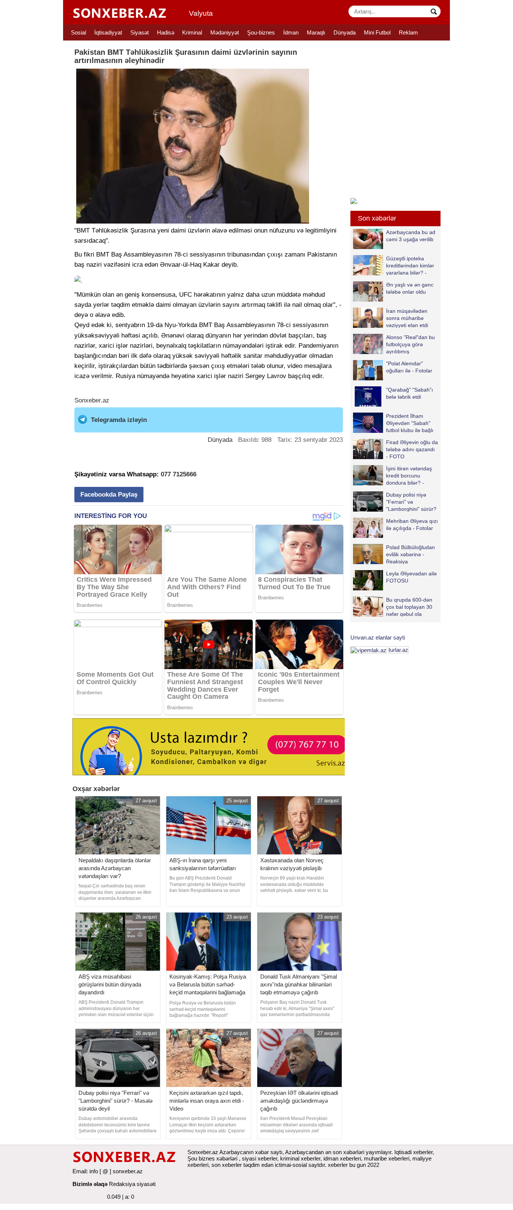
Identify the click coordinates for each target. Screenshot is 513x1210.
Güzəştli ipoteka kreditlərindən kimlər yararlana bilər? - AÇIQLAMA (410, 265)
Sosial (78, 32)
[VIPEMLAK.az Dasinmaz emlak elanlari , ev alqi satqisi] (368, 650)
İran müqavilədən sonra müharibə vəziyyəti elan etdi (407, 318)
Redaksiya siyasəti (132, 1184)
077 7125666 (178, 474)
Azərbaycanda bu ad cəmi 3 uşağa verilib (410, 235)
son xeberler (226, 1165)
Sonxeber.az (91, 400)
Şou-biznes (261, 32)
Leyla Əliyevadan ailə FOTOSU (411, 577)
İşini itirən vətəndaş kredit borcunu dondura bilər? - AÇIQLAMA (409, 475)
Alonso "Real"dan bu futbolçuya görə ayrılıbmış (410, 344)
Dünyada (344, 32)
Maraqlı (316, 32)
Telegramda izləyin (119, 419)
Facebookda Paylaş (108, 494)
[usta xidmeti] (212, 746)
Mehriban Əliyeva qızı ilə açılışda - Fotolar (412, 524)
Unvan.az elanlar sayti (377, 637)
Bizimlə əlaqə (89, 1184)
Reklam (408, 32)
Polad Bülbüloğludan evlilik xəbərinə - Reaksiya (410, 554)
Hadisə (165, 32)
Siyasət (139, 32)
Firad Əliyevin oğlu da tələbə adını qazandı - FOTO (412, 449)
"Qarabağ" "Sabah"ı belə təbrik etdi (409, 393)
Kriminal (192, 32)
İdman (291, 32)
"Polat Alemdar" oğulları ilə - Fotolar (409, 367)
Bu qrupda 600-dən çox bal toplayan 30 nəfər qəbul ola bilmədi (409, 607)
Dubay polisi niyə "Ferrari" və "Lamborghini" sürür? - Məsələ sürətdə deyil (394, 502)
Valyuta (201, 13)
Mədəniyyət (224, 32)
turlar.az (398, 650)
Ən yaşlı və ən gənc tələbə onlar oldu (409, 288)
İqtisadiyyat (108, 32)
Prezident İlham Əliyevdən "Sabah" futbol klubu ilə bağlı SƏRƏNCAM (409, 423)
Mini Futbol (377, 32)
